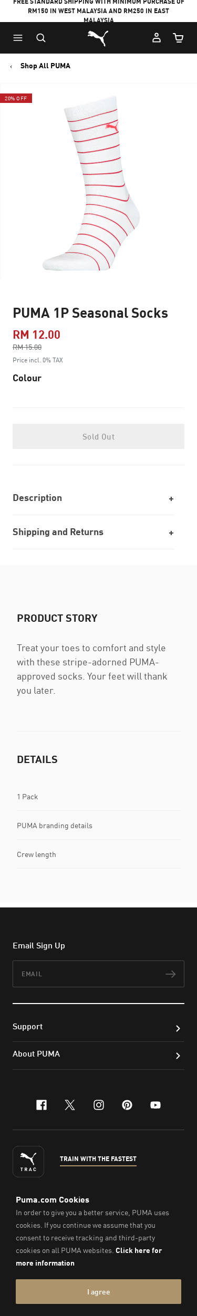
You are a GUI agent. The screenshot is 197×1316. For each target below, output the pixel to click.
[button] (20, 37)
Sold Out (98, 436)
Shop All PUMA (45, 65)
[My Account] (157, 38)
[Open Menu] (20, 37)
